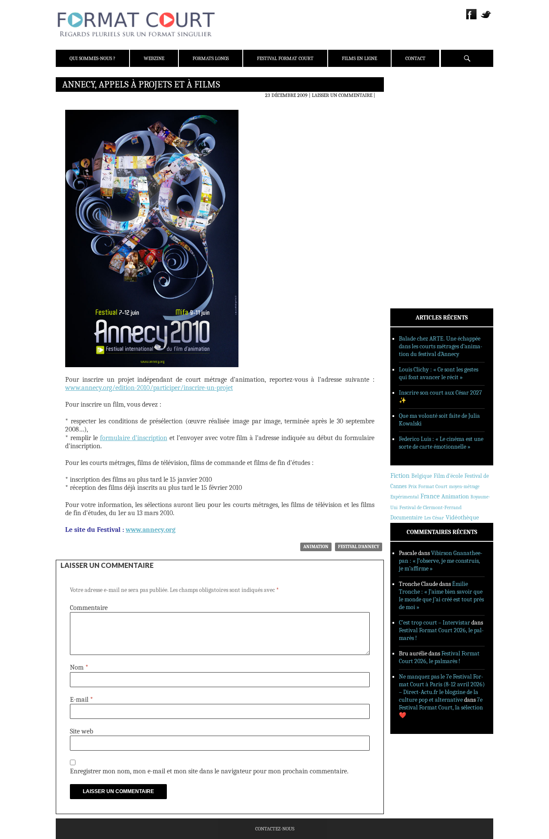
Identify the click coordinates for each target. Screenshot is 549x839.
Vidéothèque (462, 517)
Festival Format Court (285, 58)
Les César (434, 518)
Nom (79, 667)
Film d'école (448, 476)
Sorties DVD (416, 220)
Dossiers (412, 187)
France (430, 496)
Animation (316, 546)
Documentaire (406, 517)
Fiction (400, 476)
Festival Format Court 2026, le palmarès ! (439, 657)
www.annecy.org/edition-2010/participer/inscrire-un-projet (149, 388)
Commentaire (89, 608)
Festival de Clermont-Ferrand (430, 507)
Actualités (415, 164)
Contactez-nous (274, 829)
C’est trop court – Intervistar (434, 622)
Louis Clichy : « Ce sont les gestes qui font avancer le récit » (438, 373)
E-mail (81, 699)
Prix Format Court (427, 486)
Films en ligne (359, 58)
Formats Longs (211, 58)
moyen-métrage (464, 486)
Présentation (418, 104)
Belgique (421, 476)
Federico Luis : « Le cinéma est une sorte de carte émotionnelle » (441, 442)
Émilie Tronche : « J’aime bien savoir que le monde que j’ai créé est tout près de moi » (441, 595)
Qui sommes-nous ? (92, 58)
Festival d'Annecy (358, 546)
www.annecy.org (150, 530)
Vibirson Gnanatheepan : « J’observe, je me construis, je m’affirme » (441, 560)
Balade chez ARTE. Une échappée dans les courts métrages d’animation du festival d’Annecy (441, 346)
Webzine (154, 58)
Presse (409, 127)
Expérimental (404, 497)
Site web (81, 731)
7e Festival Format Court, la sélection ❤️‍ (441, 707)
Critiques (413, 175)
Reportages (415, 209)
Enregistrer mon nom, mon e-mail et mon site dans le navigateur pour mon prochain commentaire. (209, 771)
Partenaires (417, 138)
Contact (415, 58)
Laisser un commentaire (342, 95)
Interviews (416, 198)
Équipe (410, 115)
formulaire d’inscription (133, 438)
